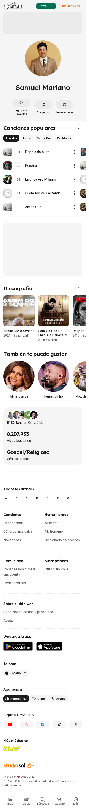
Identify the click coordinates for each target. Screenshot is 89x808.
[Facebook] (42, 724)
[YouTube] (9, 724)
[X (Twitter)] (75, 724)
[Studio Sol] (18, 765)
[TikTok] (59, 724)
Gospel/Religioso (28, 452)
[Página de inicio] (13, 6)
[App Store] (49, 646)
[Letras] (12, 748)
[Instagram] (26, 724)
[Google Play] (18, 646)
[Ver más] (78, 127)
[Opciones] (74, 152)
